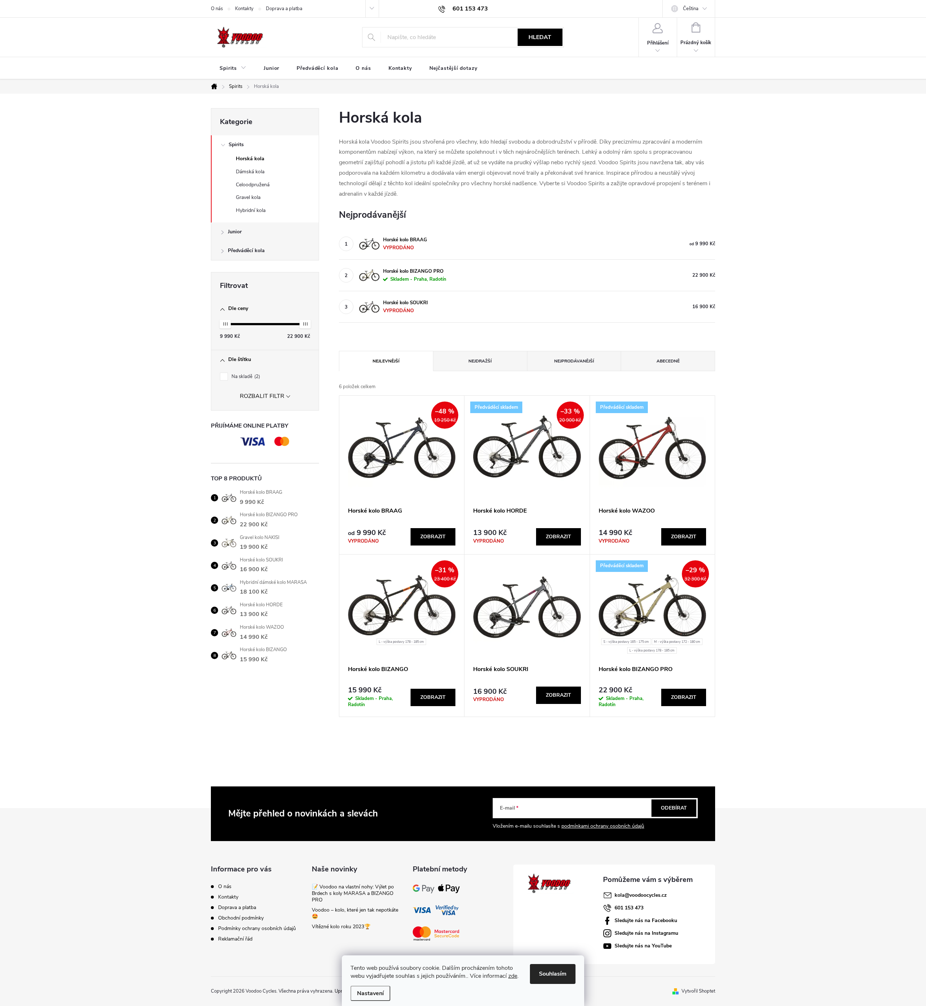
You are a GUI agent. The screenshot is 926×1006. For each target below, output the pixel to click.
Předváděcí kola (246, 250)
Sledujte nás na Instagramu (646, 933)
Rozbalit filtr (262, 396)
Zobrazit (433, 536)
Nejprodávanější (574, 361)
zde (512, 976)
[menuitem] (233, 68)
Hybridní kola (251, 210)
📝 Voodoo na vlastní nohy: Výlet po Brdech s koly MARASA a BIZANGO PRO (353, 893)
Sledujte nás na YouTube (643, 945)
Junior (235, 231)
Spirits (236, 144)
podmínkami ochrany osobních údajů (602, 826)
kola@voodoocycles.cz (641, 895)
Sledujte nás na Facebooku (646, 920)
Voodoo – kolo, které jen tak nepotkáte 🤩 (355, 913)
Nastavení (370, 993)
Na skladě (245, 376)
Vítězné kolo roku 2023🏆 (341, 926)
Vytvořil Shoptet (698, 991)
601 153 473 (629, 907)
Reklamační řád (235, 938)
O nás (217, 8)
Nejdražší (480, 361)
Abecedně (668, 361)
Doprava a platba (284, 8)
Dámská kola (250, 171)
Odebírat (674, 808)
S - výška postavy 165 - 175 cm (626, 642)
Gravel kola (248, 197)
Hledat (539, 37)
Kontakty (244, 8)
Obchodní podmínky (241, 917)
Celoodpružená (252, 184)
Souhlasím (552, 974)
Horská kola (250, 158)
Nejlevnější (386, 361)
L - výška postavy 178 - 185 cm (401, 642)
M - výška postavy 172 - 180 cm (677, 642)
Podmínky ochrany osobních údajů (257, 928)
